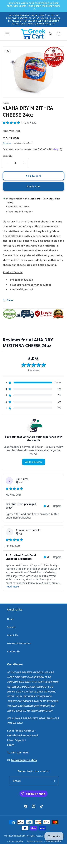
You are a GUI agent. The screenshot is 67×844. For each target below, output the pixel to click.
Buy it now (33, 186)
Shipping (7, 143)
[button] (7, 34)
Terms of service (35, 841)
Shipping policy (53, 841)
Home (10, 619)
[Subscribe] (54, 781)
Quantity (7, 155)
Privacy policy (16, 841)
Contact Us (13, 651)
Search (11, 627)
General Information (19, 643)
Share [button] (10, 300)
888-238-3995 (20, 752)
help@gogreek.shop (24, 760)
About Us (12, 635)
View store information (19, 211)
